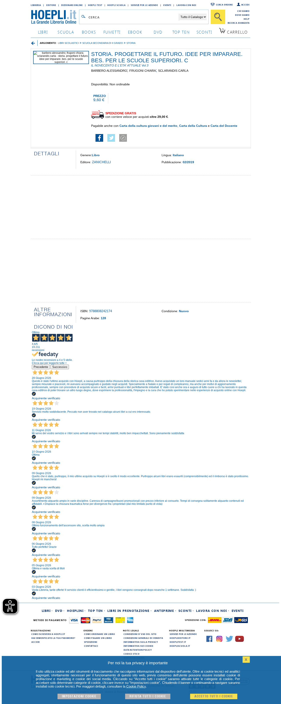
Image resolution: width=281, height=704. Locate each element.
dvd (158, 32)
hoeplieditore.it (180, 638)
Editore (51, 5)
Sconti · (186, 611)
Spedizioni (90, 642)
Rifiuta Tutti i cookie (148, 696)
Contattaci (91, 646)
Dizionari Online (72, 5)
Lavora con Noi (186, 5)
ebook (135, 32)
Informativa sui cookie (138, 646)
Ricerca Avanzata (239, 22)
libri (43, 32)
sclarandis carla (173, 70)
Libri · (47, 611)
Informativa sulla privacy (141, 642)
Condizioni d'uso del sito (140, 634)
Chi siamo (243, 11)
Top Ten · (96, 611)
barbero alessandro (109, 70)
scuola (66, 32)
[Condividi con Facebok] (99, 140)
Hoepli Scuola (116, 5)
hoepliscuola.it (180, 646)
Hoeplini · (76, 611)
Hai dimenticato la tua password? (53, 638)
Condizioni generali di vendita (143, 638)
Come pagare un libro (98, 638)
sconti (204, 32)
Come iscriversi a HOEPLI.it (48, 634)
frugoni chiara (142, 70)
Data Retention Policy (138, 649)
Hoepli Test (95, 5)
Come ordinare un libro (99, 634)
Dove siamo (242, 15)
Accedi (245, 4)
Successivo (59, 367)
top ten (181, 32)
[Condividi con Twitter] (111, 140)
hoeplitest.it (178, 642)
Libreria (36, 5)
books (89, 32)
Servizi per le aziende (144, 5)
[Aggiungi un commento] (123, 140)
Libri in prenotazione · (129, 611)
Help (247, 19)
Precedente (41, 367)
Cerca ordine (224, 4)
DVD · (60, 611)
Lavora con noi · (212, 611)
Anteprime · (165, 611)
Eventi (167, 5)
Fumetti (112, 32)
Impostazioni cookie (79, 696)
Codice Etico (132, 653)
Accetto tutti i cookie (214, 696)
